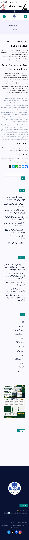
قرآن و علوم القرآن (19, 359)
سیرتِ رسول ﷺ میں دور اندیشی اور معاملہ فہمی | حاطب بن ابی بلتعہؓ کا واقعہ (15, 198)
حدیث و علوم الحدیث (19, 330)
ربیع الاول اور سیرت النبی (11, 291)
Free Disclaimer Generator (22, 60)
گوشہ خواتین (20, 367)
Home (14, 29)
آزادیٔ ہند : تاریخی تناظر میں (18, 243)
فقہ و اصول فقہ (20, 351)
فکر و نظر (21, 355)
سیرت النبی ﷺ (19, 342)
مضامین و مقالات (19, 371)
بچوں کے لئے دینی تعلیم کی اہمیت (16, 282)
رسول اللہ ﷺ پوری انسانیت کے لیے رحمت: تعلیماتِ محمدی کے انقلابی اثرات (15, 211)
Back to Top (14, 537)
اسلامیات (21, 326)
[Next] (21, 431)
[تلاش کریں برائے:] (14, 174)
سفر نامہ (21, 338)
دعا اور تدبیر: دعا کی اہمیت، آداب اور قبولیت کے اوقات (14, 205)
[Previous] (24, 431)
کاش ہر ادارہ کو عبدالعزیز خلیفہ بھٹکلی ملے (15, 236)
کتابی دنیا (21, 363)
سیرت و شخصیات (20, 347)
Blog (23, 322)
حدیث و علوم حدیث (19, 334)
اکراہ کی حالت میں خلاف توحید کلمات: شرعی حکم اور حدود (14, 224)
